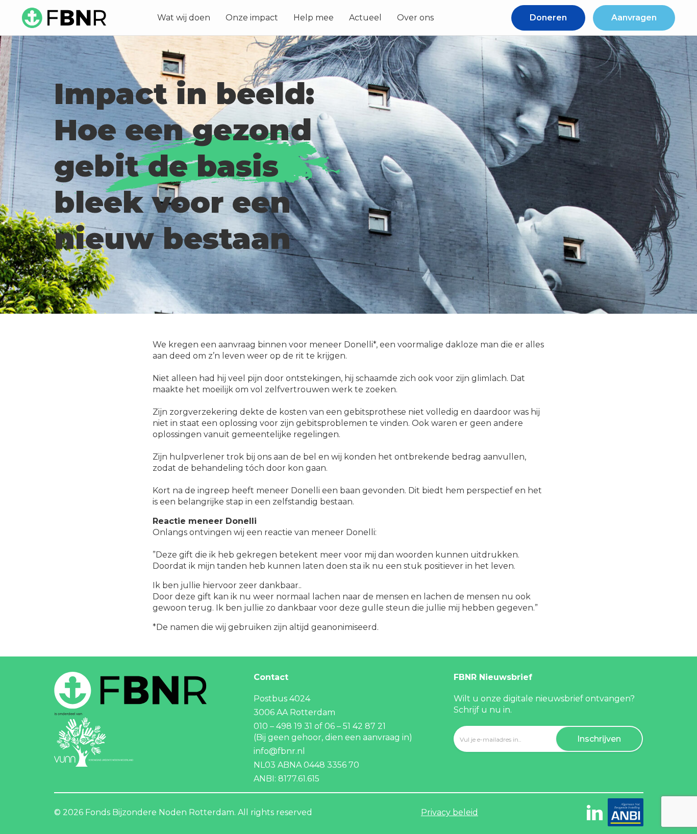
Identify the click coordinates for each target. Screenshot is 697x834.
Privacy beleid (449, 812)
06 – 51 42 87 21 (356, 726)
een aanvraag (373, 737)
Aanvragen (634, 17)
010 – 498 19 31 (283, 726)
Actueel (365, 17)
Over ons (415, 17)
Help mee (313, 17)
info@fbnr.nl (279, 751)
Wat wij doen (183, 17)
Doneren (548, 17)
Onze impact (252, 17)
